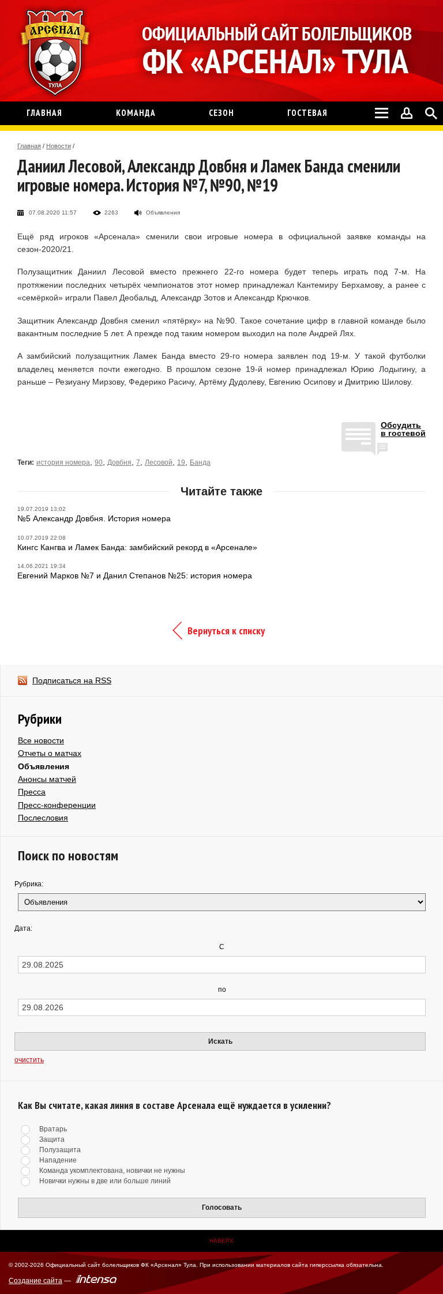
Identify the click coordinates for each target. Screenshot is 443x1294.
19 (181, 462)
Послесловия (43, 817)
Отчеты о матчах (49, 753)
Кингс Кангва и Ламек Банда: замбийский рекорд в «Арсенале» (137, 547)
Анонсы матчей (47, 779)
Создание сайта (35, 1281)
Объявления (43, 766)
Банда (200, 462)
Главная (29, 145)
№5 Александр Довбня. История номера (94, 518)
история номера (63, 462)
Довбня (119, 462)
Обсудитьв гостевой (403, 429)
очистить (29, 1060)
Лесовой (158, 462)
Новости (58, 145)
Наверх (221, 1240)
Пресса (32, 791)
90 (99, 462)
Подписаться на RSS (71, 680)
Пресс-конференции (57, 805)
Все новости (41, 740)
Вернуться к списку (226, 630)
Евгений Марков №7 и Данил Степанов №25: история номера (134, 575)
